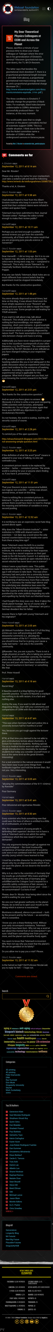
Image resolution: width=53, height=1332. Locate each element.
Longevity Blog (12, 1233)
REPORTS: (31, 1298)
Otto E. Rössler (17, 143)
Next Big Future (12, 1239)
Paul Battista (15, 1132)
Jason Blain (14, 1198)
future (48, 1035)
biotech (20, 1032)
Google (14, 1039)
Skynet (9, 1088)
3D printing (10, 1070)
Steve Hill (13, 1185)
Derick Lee (13, 1165)
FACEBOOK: (10, 1281)
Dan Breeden (15, 1125)
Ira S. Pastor (14, 1205)
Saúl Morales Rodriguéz (19, 1115)
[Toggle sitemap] (43, 8)
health (20, 1038)
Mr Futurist (10, 1236)
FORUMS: (20, 1309)
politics (38, 1045)
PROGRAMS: (32, 1302)
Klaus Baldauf (15, 1155)
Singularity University (15, 1085)
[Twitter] (22, 1321)
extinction (42, 1035)
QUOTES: (30, 1309)
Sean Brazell (14, 1182)
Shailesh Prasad (16, 1128)
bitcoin (39, 1032)
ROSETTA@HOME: (10, 1306)
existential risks (29, 143)
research (32, 1049)
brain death (6, 1035)
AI (10, 1029)
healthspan (30, 1038)
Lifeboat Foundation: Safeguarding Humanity (20, 8)
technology (20, 1052)
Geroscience (11, 1230)
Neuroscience (32, 1045)
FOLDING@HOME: (11, 1302)
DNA (8, 1077)
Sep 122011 (10, 38)
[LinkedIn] (27, 1321)
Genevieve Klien (16, 1112)
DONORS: (18, 1294)
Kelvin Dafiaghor (16, 1138)
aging (6, 1028)
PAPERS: (31, 1306)
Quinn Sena (14, 1122)
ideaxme (44, 1039)
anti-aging (25, 1028)
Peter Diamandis (13, 1075)
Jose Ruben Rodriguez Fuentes (22, 1145)
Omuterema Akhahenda (19, 1152)
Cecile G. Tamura (16, 1158)
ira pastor (31, 1042)
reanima (43, 1045)
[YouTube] (32, 1321)
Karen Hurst (14, 1142)
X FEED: (12, 1291)
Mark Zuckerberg (13, 1090)
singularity (40, 1049)
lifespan (11, 1045)
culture (24, 1035)
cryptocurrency (18, 1035)
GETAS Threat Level (26, 1272)
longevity (20, 1045)
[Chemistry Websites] (26, 1011)
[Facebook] (17, 1321)
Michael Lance (15, 1195)
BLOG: (30, 1291)
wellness (42, 1051)
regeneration (23, 1048)
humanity (39, 1039)
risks (36, 1048)
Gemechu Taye (15, 1135)
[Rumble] (37, 1321)
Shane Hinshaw (16, 1171)
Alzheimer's (15, 1029)
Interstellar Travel (21, 1042)
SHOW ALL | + (9, 1211)
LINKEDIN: (12, 1287)
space (46, 1048)
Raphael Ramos (16, 1175)
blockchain (46, 1032)
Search (48, 996)
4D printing (10, 1072)
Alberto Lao (14, 1168)
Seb (11, 1192)
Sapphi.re (44, 1317)
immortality (9, 1041)
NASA (27, 1046)
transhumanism (32, 1052)
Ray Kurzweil (11, 1080)
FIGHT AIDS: (13, 1298)
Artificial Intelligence (36, 1029)
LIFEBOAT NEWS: (33, 1281)
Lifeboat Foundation (21, 1317)
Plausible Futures (13, 1242)
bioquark (10, 1032)
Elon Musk (10, 1082)
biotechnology (30, 1032)
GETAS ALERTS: (33, 1287)
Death (28, 1035)
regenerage (11, 1048)
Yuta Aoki (13, 1162)
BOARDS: (31, 1294)
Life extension (43, 1042)
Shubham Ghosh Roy (18, 1118)
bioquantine (46, 1029)
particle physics (40, 143)
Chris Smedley (15, 1208)
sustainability (10, 1052)
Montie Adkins (15, 1202)
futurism (10, 1039)
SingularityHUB (12, 1246)
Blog (26, 19)
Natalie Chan (15, 1178)
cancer (12, 1035)
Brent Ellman (15, 1188)
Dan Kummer (15, 1148)
